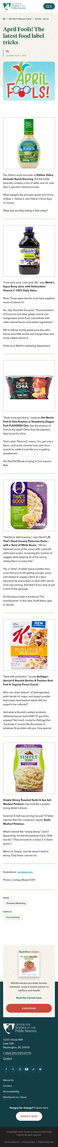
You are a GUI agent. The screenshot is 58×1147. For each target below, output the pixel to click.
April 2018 (42, 19)
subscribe (29, 1008)
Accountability (11, 1091)
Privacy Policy (29, 1142)
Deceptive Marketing (15, 903)
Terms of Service (11, 1142)
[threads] (13, 1069)
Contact (7, 1058)
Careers (7, 1085)
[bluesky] (40, 1069)
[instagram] (20, 1069)
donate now (29, 1116)
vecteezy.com (24, 871)
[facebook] (6, 1069)
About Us (8, 1080)
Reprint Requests (46, 1142)
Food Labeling (12, 917)
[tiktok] (33, 1069)
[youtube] (27, 1069)
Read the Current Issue (29, 998)
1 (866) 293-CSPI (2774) (17, 1053)
